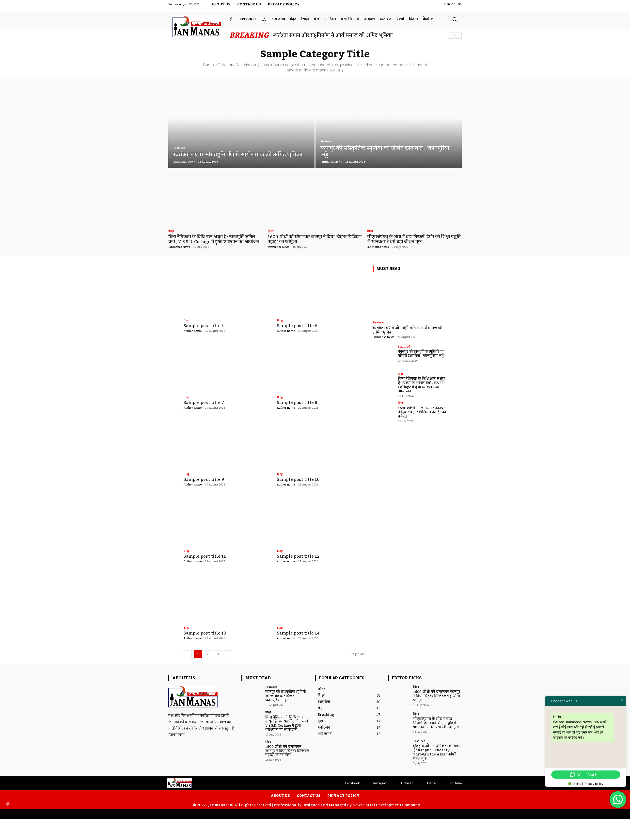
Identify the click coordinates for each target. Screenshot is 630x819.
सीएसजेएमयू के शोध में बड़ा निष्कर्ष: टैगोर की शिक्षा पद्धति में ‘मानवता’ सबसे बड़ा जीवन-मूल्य (414, 239)
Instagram (380, 783)
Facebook (352, 783)
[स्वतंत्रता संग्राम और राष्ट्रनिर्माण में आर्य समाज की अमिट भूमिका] (241, 126)
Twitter (431, 783)
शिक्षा (171, 231)
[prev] (451, 36)
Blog (186, 320)
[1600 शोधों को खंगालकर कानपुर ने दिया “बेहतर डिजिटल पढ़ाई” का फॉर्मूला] (315, 200)
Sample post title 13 (205, 633)
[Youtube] (428, 6)
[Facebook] (387, 6)
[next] (459, 36)
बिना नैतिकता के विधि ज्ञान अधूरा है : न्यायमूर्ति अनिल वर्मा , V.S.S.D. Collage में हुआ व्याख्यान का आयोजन (213, 239)
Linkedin (407, 783)
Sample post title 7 (204, 403)
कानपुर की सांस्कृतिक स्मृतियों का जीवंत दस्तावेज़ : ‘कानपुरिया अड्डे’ (421, 353)
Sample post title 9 (204, 479)
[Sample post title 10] (321, 444)
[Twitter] (417, 6)
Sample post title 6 (297, 326)
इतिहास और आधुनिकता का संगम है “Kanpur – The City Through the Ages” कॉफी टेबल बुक (436, 752)
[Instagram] (397, 6)
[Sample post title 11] (228, 521)
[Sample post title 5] (228, 291)
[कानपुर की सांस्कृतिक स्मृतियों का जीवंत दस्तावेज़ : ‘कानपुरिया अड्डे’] (388, 126)
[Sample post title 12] (321, 521)
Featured (179, 148)
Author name (193, 331)
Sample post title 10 (298, 479)
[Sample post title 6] (321, 291)
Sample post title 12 (298, 556)
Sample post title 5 (204, 326)
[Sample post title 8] (321, 367)
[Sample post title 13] (228, 598)
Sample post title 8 (297, 403)
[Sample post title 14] (321, 598)
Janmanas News (179, 247)
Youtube (456, 783)
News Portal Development (376, 805)
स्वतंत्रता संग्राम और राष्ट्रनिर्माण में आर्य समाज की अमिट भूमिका (333, 35)
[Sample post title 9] (228, 444)
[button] (454, 19)
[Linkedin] (407, 6)
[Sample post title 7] (228, 367)
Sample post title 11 (205, 556)
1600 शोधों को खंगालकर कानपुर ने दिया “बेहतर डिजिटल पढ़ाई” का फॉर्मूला (315, 239)
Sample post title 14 (298, 633)
